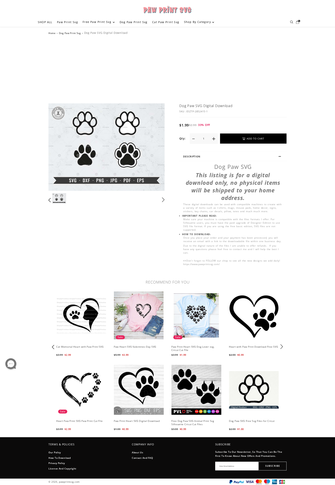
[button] (57, 146)
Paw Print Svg (67, 22)
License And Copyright (62, 468)
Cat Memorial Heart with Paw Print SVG (80, 346)
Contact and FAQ (142, 458)
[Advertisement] (167, 68)
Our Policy (54, 452)
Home (52, 33)
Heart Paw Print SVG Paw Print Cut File (79, 421)
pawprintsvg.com (69, 481)
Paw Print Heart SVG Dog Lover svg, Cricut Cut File (192, 348)
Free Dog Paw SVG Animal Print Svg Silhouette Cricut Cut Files (192, 422)
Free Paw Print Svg (97, 22)
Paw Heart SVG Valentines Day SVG (135, 346)
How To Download (59, 458)
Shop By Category (198, 22)
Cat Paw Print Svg (165, 22)
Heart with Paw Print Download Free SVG (253, 346)
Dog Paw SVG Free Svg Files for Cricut (252, 421)
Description (191, 156)
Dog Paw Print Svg (134, 22)
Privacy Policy (56, 463)
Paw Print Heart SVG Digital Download (137, 421)
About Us (137, 452)
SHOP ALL (45, 22)
